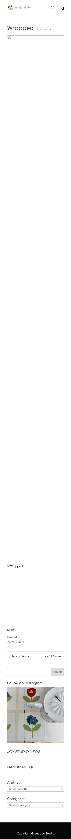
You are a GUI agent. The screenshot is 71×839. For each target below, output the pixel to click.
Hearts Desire (18, 656)
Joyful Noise (54, 656)
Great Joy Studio (42, 833)
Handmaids (43, 29)
